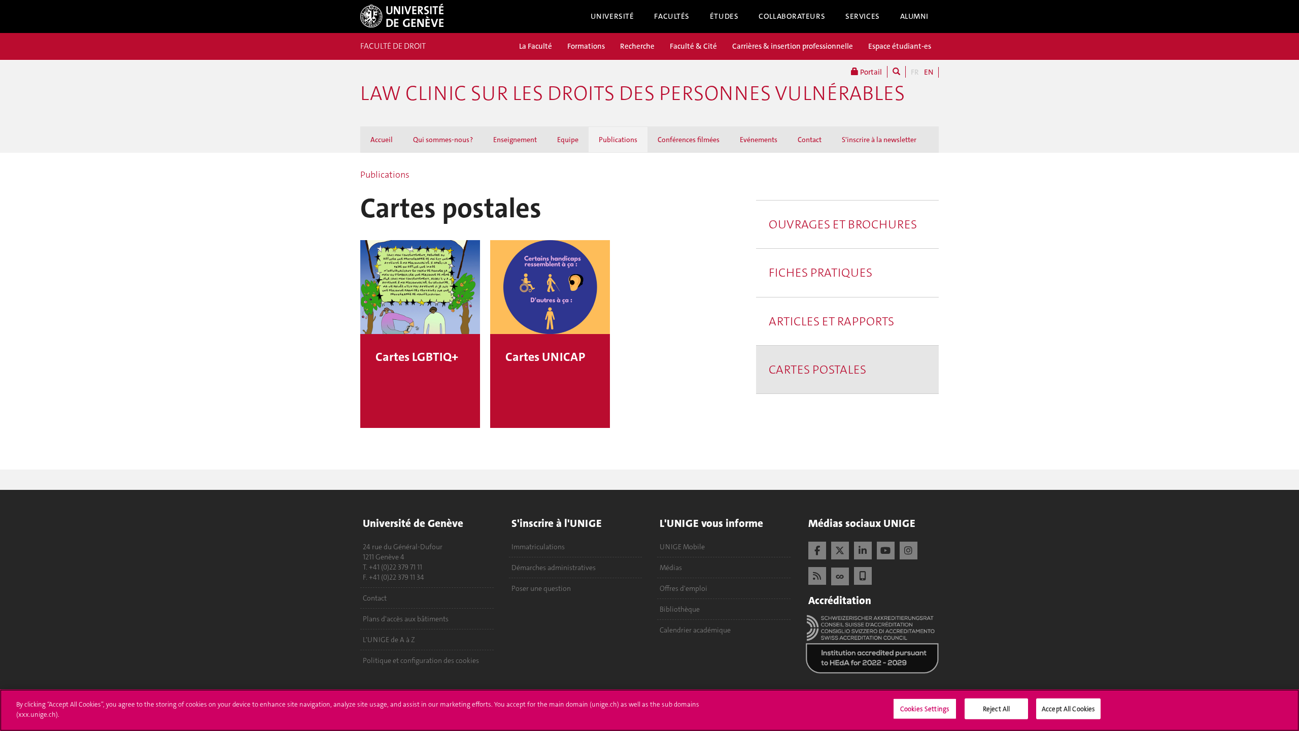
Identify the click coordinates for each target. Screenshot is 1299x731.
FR (915, 72)
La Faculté (535, 46)
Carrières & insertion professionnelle (792, 46)
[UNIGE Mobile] (862, 574)
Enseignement (515, 139)
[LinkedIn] (862, 549)
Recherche (637, 46)
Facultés (672, 16)
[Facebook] (817, 549)
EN (928, 72)
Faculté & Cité (693, 46)
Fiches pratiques (820, 272)
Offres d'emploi (683, 588)
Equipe (567, 139)
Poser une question (541, 588)
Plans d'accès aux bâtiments (406, 618)
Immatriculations (538, 546)
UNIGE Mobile (682, 546)
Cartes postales (817, 369)
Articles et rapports (831, 321)
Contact (810, 139)
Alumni (914, 16)
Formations (586, 46)
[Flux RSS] (817, 574)
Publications (618, 139)
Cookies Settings (924, 709)
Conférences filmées (689, 139)
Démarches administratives (553, 567)
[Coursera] (840, 575)
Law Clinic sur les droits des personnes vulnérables (632, 93)
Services (862, 16)
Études (724, 16)
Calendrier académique (695, 630)
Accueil (381, 139)
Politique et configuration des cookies (421, 660)
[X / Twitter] (840, 549)
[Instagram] (908, 549)
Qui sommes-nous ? (443, 139)
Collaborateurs (792, 16)
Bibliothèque (680, 609)
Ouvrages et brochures (843, 224)
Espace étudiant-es (899, 46)
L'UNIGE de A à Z (389, 639)
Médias (671, 567)
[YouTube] (885, 549)
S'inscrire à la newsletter (879, 139)
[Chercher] (896, 72)
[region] (649, 710)
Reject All (996, 709)
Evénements (758, 139)
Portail (870, 72)
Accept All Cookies (1068, 709)
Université (612, 16)
